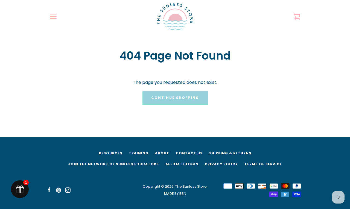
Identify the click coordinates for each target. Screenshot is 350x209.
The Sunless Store (191, 186)
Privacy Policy (221, 164)
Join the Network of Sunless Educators (113, 164)
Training (138, 153)
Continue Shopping (175, 97)
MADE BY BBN (175, 193)
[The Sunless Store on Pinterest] (58, 190)
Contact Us (189, 153)
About (162, 153)
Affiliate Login (182, 164)
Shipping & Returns (230, 153)
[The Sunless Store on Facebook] (49, 190)
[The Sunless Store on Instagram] (68, 190)
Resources (110, 153)
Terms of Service (263, 164)
